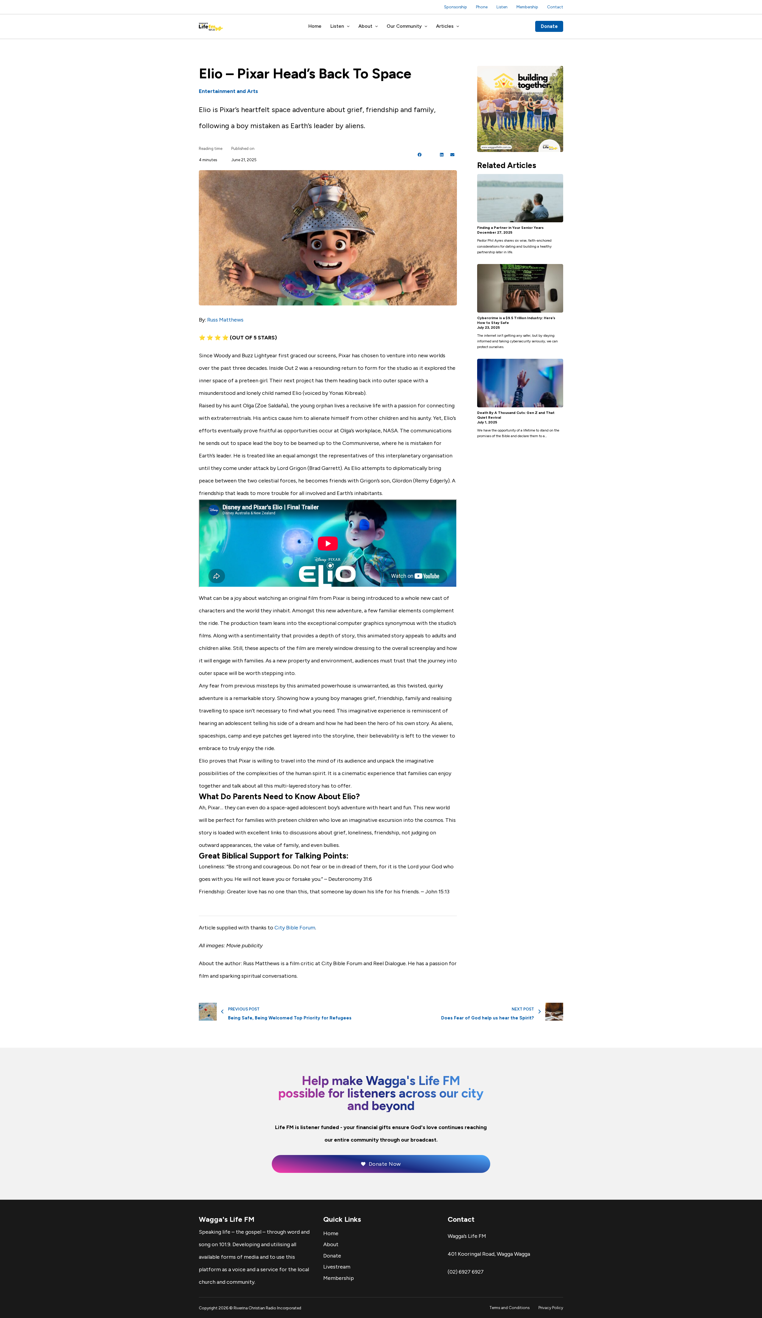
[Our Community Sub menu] (426, 26)
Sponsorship (455, 6)
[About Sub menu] (376, 26)
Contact (555, 6)
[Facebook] (419, 154)
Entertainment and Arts (228, 91)
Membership (527, 6)
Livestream (336, 1266)
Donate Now (385, 1164)
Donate (549, 26)
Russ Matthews (225, 319)
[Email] (452, 154)
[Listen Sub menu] (348, 26)
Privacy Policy (550, 1307)
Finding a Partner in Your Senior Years (510, 228)
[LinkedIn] (441, 154)
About (365, 26)
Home (314, 26)
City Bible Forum (294, 927)
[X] (430, 154)
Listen (502, 6)
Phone (482, 6)
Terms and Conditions (509, 1307)
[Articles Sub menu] (458, 26)
